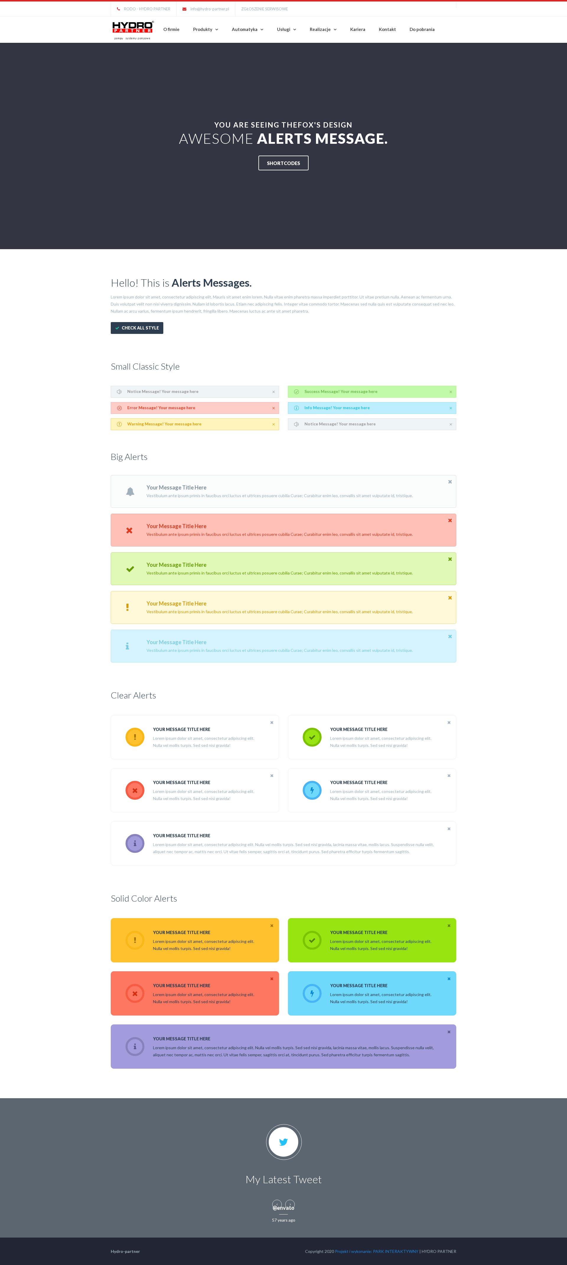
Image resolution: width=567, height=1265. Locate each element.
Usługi (283, 29)
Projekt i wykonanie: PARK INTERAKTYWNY (376, 1251)
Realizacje (320, 29)
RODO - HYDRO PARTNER (147, 8)
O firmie (171, 29)
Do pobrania (422, 29)
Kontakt (387, 29)
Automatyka (245, 29)
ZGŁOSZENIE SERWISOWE (264, 8)
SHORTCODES (283, 163)
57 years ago (283, 1219)
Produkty (202, 29)
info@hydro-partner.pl (209, 8)
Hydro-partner (125, 1251)
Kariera (357, 29)
